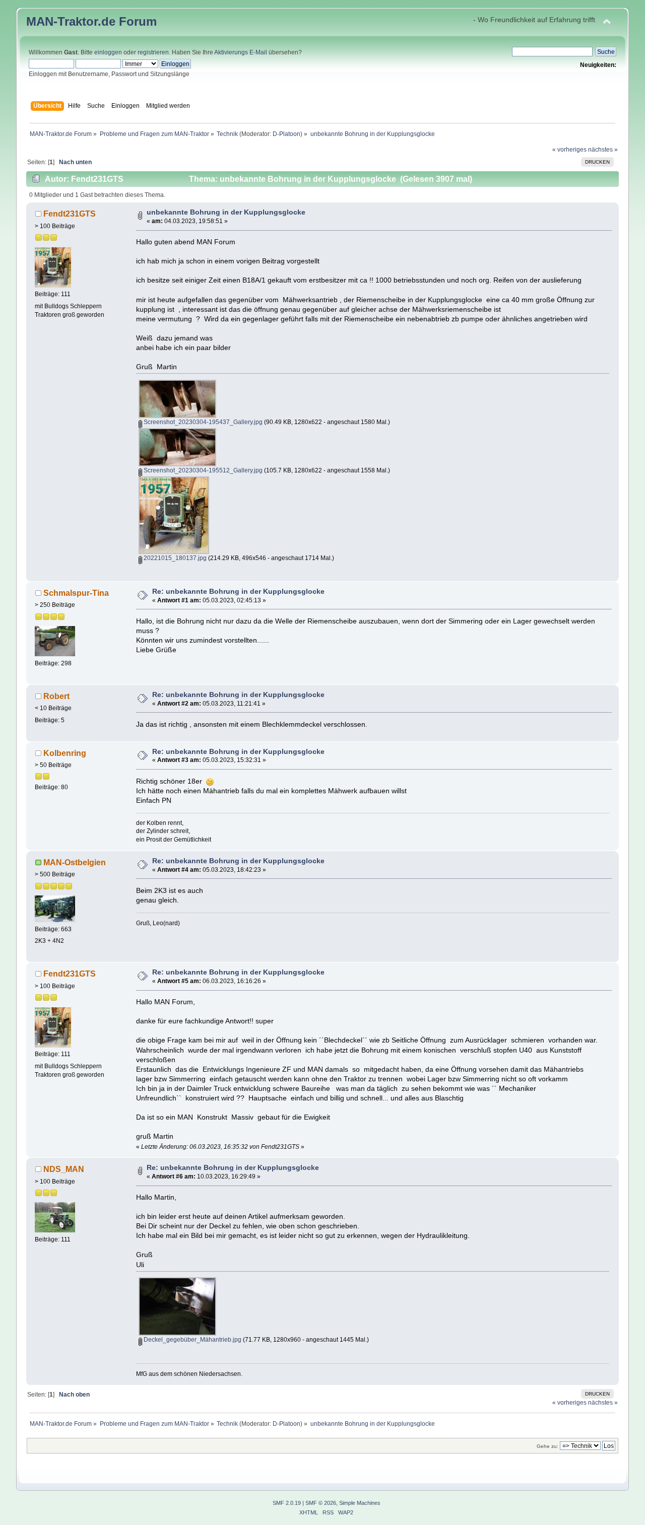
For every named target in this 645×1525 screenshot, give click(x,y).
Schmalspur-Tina (76, 592)
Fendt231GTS (69, 213)
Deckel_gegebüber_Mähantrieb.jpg (191, 1340)
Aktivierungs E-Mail (240, 52)
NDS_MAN (63, 1168)
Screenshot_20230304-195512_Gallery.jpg (202, 470)
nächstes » (603, 149)
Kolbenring (64, 752)
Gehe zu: (547, 1446)
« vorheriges (569, 149)
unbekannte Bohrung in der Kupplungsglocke (226, 212)
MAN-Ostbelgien (74, 862)
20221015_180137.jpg (174, 558)
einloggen (108, 52)
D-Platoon (286, 133)
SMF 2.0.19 (287, 1503)
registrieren (153, 52)
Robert (56, 696)
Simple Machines (359, 1503)
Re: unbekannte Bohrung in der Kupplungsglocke (238, 591)
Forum (138, 21)
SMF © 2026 (320, 1503)
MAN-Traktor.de (70, 21)
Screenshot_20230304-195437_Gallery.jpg (202, 422)
